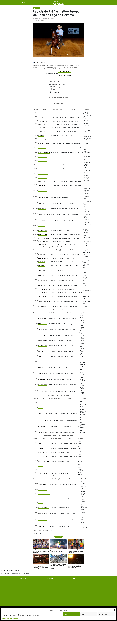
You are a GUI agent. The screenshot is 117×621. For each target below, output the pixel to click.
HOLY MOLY (41, 362)
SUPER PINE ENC (42, 318)
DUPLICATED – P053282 (64, 72)
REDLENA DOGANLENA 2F (44, 285)
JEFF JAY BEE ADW (42, 426)
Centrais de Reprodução (25, 599)
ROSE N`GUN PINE (42, 121)
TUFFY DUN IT (41, 117)
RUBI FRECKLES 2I (42, 231)
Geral (21, 590)
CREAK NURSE (41, 526)
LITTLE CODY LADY (42, 456)
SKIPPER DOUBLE (42, 296)
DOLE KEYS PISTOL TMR (44, 169)
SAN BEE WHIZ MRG (43, 181)
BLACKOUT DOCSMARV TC (44, 143)
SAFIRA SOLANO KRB (43, 197)
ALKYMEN (40, 351)
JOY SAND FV (41, 136)
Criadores (48, 584)
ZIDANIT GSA (41, 367)
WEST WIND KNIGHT (43, 174)
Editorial (48, 587)
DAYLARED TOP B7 (42, 385)
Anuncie (48, 590)
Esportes (22, 587)
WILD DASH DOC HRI (43, 275)
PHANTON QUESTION (43, 420)
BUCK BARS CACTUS (43, 391)
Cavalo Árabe (23, 584)
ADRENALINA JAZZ (42, 306)
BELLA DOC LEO (42, 470)
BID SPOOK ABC (42, 209)
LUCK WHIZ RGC (42, 148)
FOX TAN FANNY (42, 127)
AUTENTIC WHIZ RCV (43, 280)
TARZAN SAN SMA (42, 432)
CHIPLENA (40, 165)
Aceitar (65, 614)
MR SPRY (40, 466)
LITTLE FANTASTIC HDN (44, 289)
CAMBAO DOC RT (42, 235)
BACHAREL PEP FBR (43, 258)
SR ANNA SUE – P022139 (64, 75)
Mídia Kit (74, 587)
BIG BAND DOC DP (42, 191)
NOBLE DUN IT (41, 203)
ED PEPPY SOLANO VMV (44, 473)
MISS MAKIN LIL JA (42, 161)
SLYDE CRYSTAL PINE (43, 508)
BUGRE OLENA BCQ (43, 379)
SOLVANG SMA (42, 131)
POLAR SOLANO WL (43, 373)
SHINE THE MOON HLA (43, 238)
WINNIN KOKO (41, 226)
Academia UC (75, 581)
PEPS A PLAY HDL (42, 178)
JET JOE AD (40, 408)
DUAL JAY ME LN (42, 244)
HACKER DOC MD (42, 490)
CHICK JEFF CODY (42, 292)
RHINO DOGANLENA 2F (44, 153)
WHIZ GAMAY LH (42, 220)
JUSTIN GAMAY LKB (43, 498)
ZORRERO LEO (41, 262)
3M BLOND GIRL (42, 124)
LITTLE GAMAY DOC (43, 241)
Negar (82, 614)
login (12, 573)
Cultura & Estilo (23, 593)
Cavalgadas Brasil (24, 596)
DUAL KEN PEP (42, 443)
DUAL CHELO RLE (42, 185)
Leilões (47, 581)
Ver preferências (103, 614)
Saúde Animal (23, 602)
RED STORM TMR (42, 403)
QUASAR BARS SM (42, 270)
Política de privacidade (14, 618)
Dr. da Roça (74, 584)
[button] (114, 610)
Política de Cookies (5, 618)
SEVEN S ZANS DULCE (43, 461)
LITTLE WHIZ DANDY (43, 452)
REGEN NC (40, 448)
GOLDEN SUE (41, 113)
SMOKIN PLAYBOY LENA (44, 214)
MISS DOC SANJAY (42, 139)
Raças (21, 581)
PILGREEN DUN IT (42, 157)
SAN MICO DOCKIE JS (43, 340)
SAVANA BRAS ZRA (42, 413)
